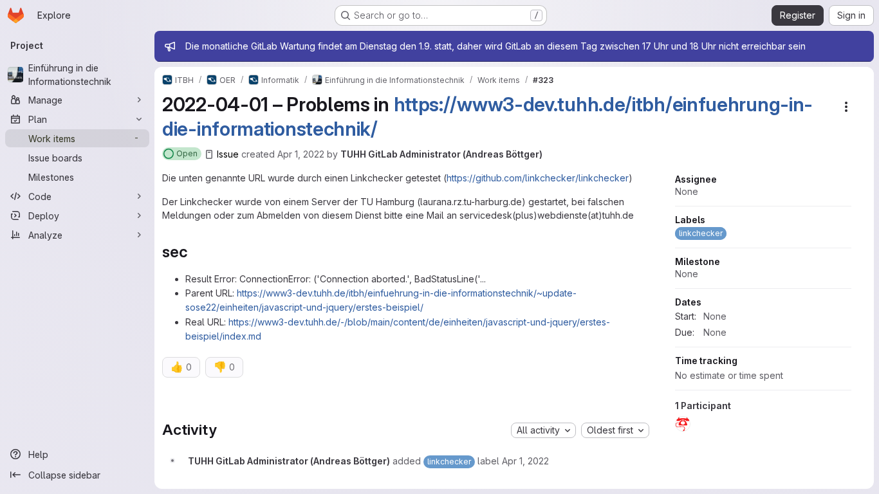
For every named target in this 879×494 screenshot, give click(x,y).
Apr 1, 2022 (300, 154)
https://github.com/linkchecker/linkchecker (538, 177)
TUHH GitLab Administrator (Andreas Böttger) (441, 154)
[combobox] (543, 430)
